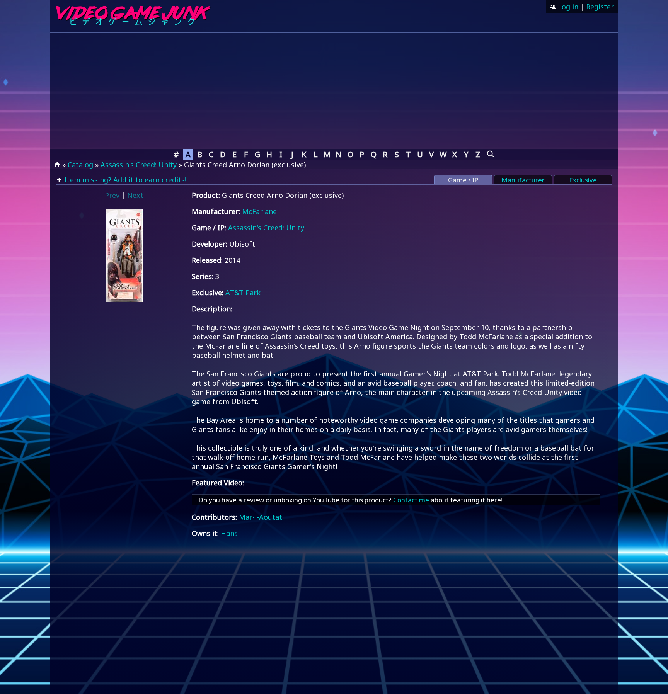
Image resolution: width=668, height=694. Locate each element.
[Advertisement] (334, 91)
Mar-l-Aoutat (260, 517)
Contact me (411, 499)
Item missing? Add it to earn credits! (124, 179)
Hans (229, 533)
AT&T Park (243, 292)
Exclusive (583, 179)
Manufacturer (523, 179)
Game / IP (463, 179)
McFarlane (259, 211)
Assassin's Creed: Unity (139, 164)
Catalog (80, 164)
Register (600, 6)
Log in (567, 6)
